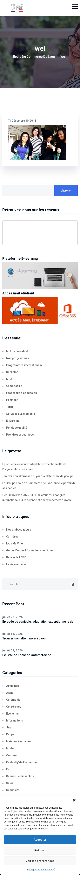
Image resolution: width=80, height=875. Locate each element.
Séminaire (12, 790)
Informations (14, 720)
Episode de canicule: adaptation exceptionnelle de (37, 621)
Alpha (9, 692)
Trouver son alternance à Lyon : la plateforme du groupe (37, 476)
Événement (13, 713)
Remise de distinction (20, 776)
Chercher (66, 190)
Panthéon (12, 399)
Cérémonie (13, 699)
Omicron (11, 755)
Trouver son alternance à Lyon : (24, 638)
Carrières (12, 536)
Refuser (40, 850)
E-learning (13, 420)
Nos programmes (17, 358)
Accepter (40, 839)
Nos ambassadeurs (18, 529)
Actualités (12, 685)
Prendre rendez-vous (20, 434)
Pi (7, 769)
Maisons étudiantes (18, 741)
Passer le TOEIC (16, 557)
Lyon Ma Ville (14, 543)
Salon (10, 783)
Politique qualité (16, 427)
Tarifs (10, 406)
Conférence (13, 706)
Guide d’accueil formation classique (29, 550)
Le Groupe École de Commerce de (26, 655)
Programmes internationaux (24, 365)
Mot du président (17, 351)
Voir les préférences (40, 861)
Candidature (14, 385)
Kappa (10, 734)
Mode (10, 748)
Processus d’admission (21, 392)
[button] (74, 800)
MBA (9, 379)
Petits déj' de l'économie (21, 762)
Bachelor (12, 372)
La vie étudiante (16, 564)
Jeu (8, 727)
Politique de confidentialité (41, 869)
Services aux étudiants (20, 413)
